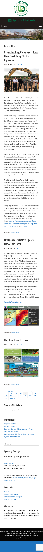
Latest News (15, 232)
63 (30, 396)
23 (11, 393)
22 (6, 393)
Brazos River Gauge (11, 494)
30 (11, 396)
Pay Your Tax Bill (10, 499)
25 (21, 393)
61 (20, 396)
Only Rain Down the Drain (16, 340)
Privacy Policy (32, 533)
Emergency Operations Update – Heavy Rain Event (20, 242)
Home (2, 531)
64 (35, 396)
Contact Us (14, 533)
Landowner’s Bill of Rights (13, 497)
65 (6, 398)
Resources (34, 531)
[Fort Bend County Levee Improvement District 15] (21, 15)
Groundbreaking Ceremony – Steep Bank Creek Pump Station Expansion (21, 56)
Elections (12, 531)
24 (16, 393)
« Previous (9, 391)
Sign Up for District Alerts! (24, 20)
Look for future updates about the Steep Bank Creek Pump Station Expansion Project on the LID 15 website (20, 223)
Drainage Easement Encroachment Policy (18, 429)
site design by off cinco (18, 538)
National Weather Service (13, 302)
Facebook (23, 226)
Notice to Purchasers (11, 431)
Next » (12, 398)
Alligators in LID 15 (10, 424)
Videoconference (10, 463)
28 (35, 393)
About (6, 531)
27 (30, 393)
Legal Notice (23, 533)
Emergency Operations (23, 531)
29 (6, 396)
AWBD (6, 491)
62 (25, 396)
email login (29, 538)
